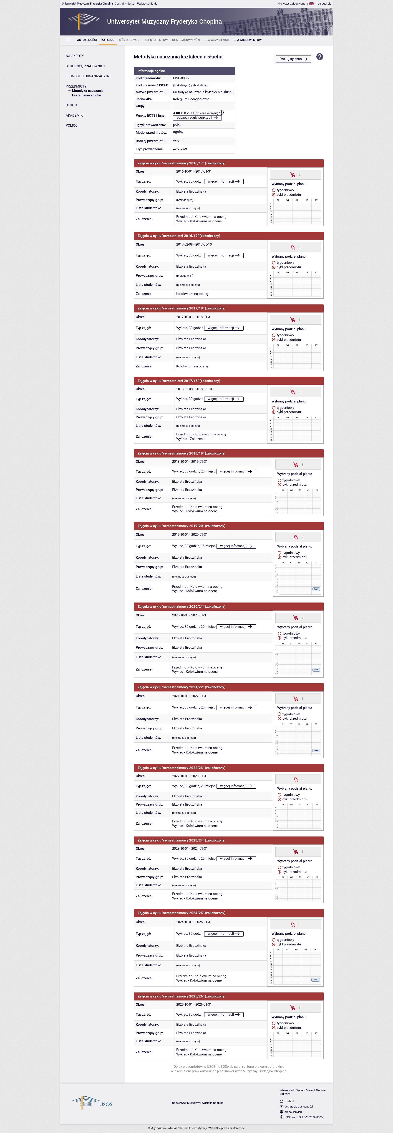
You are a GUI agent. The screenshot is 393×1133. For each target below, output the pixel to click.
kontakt (289, 1101)
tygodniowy (285, 190)
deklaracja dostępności (299, 1106)
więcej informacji (221, 181)
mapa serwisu (293, 1112)
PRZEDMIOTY (76, 86)
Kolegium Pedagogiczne (191, 99)
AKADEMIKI (74, 115)
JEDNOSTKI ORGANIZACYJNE (89, 76)
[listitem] (87, 40)
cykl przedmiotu (288, 195)
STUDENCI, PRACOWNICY (85, 66)
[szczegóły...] (300, 174)
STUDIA (72, 105)
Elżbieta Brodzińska (191, 191)
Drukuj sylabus (291, 59)
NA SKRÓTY (75, 56)
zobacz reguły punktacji (194, 118)
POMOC (72, 125)
